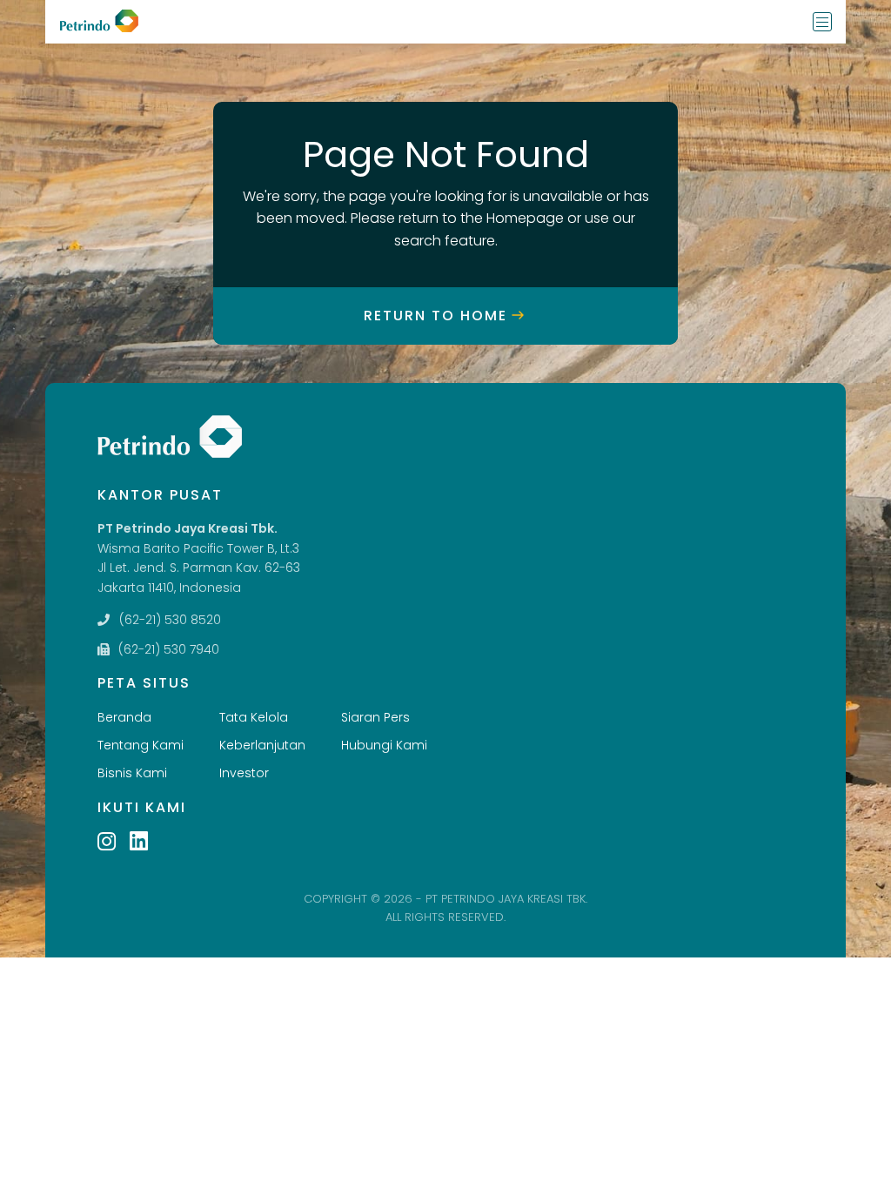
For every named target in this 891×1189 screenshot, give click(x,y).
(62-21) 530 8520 (170, 619)
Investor (244, 773)
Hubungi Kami (384, 745)
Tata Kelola (253, 717)
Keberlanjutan (262, 745)
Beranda (124, 717)
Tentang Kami (140, 745)
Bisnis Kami (132, 773)
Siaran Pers (375, 717)
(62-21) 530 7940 (168, 649)
